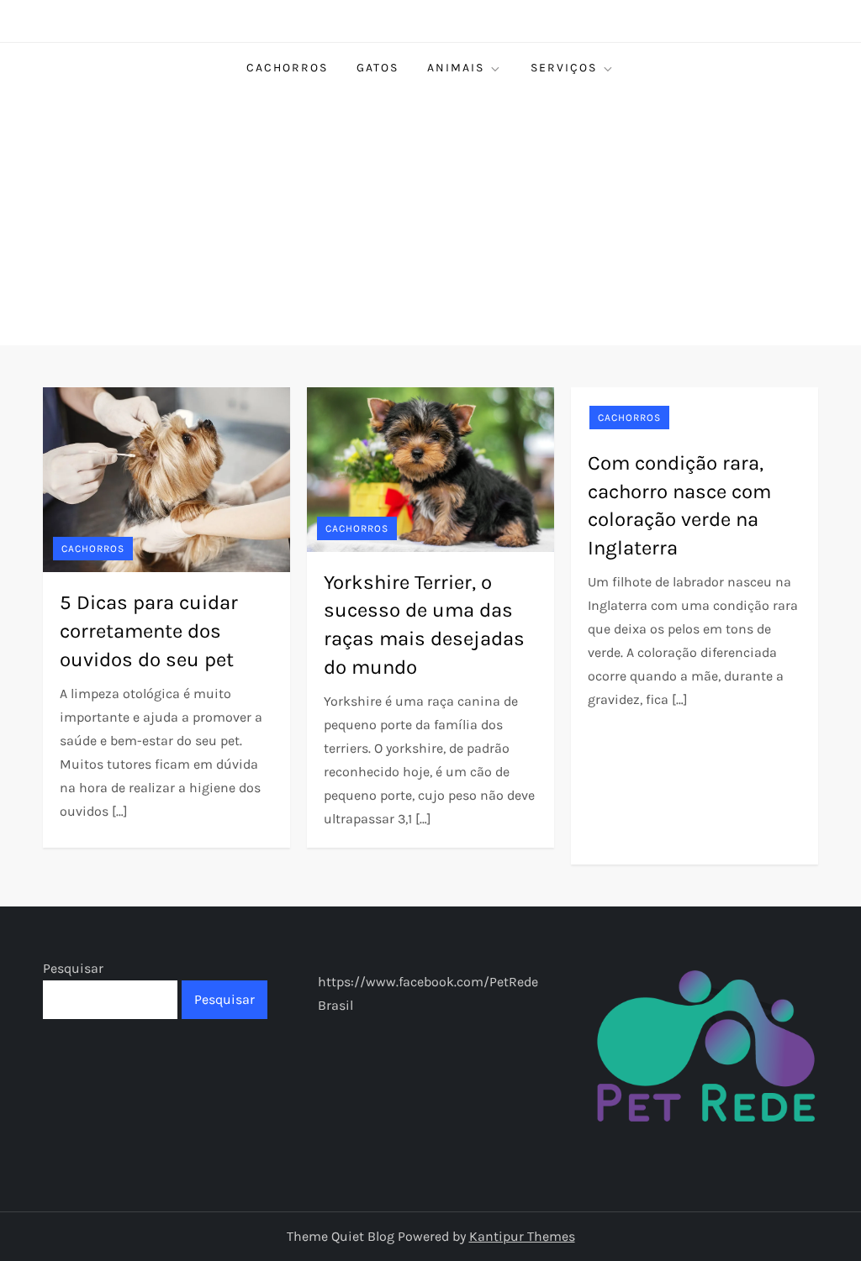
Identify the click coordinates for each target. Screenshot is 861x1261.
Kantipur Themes (522, 1236)
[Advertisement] (430, 219)
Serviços (564, 67)
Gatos (378, 67)
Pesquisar (73, 968)
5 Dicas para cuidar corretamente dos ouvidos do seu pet (149, 630)
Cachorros (287, 67)
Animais (455, 67)
